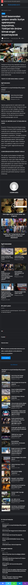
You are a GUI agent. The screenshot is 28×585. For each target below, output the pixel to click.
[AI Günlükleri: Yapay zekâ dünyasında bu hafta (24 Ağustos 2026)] (6, 413)
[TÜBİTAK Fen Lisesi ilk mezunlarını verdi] (6, 437)
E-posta (3, 337)
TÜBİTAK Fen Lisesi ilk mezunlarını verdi (17, 435)
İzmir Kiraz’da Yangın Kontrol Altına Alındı (17, 376)
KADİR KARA (6, 38)
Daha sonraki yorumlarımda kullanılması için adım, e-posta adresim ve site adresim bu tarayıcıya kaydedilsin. (13, 351)
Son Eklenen (14, 364)
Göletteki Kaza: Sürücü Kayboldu (19, 256)
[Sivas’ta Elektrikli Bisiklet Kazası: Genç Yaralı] (7, 251)
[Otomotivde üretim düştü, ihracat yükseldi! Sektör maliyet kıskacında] (6, 405)
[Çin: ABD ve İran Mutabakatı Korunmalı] (6, 501)
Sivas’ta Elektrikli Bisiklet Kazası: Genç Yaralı (7, 257)
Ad (2, 331)
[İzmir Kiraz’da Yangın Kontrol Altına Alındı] (5, 97)
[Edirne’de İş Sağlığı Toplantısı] (6, 473)
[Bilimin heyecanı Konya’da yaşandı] (6, 385)
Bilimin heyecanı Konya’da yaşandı (12, 1)
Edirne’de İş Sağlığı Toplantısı (16, 472)
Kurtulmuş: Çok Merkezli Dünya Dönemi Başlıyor (18, 507)
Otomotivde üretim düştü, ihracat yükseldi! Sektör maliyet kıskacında (18, 405)
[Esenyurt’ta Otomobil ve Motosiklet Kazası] (6, 487)
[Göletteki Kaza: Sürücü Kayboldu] (21, 251)
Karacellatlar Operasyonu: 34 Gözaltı (19, 273)
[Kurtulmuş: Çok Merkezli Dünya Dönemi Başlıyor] (6, 508)
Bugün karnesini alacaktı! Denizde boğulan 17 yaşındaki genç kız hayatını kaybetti (7, 295)
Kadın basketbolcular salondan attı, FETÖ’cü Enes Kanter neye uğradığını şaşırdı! (7, 275)
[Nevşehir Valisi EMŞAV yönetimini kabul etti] (6, 480)
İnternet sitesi (4, 342)
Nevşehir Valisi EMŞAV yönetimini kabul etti (17, 479)
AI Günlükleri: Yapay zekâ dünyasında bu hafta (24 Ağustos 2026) (18, 412)
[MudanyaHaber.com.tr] (14, 5)
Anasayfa (5, 10)
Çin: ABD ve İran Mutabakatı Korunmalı (17, 500)
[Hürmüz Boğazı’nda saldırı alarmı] (21, 287)
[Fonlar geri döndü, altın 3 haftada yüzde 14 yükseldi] (6, 430)
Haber (9, 10)
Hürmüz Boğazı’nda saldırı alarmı (20, 292)
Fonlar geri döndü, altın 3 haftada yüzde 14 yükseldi (18, 428)
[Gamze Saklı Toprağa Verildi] (6, 494)
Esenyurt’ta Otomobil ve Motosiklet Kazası (18, 486)
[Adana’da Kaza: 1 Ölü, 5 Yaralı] (6, 467)
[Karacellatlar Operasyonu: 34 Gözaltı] (21, 266)
